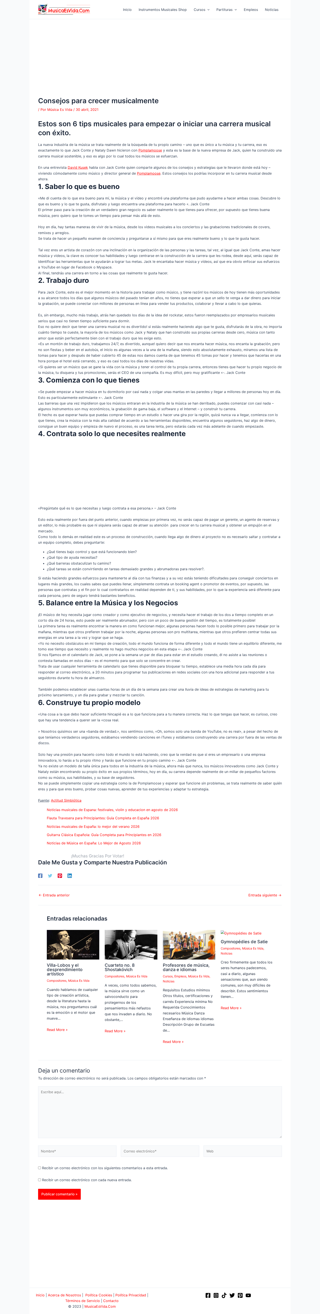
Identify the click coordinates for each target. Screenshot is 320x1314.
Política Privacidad (130, 1295)
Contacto (111, 1301)
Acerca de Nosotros (64, 1295)
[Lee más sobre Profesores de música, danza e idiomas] (189, 944)
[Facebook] (40, 875)
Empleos (180, 976)
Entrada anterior (54, 895)
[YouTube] (248, 1295)
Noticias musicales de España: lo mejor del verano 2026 (93, 826)
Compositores (56, 980)
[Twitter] (50, 875)
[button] (207, 9)
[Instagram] (216, 1295)
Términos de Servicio (82, 1301)
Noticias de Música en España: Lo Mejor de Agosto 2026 (94, 843)
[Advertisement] (160, 64)
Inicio (40, 1295)
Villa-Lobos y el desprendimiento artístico (65, 970)
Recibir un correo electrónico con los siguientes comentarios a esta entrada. (105, 1168)
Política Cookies (98, 1295)
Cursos (168, 976)
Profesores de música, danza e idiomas (186, 967)
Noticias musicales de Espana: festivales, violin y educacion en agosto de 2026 (112, 810)
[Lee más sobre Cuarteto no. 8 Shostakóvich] (131, 944)
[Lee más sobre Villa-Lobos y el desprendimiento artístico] (73, 944)
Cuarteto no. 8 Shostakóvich (120, 967)
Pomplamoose (150, 150)
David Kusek (78, 167)
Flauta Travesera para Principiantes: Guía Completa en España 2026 (103, 818)
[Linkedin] (69, 875)
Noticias (168, 981)
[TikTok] (224, 1295)
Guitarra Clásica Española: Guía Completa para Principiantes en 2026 (104, 835)
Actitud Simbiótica (66, 800)
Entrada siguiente (264, 895)
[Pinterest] (60, 875)
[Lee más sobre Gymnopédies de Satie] (241, 933)
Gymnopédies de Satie (244, 941)
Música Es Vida (78, 980)
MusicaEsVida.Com (100, 1306)
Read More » (57, 1029)
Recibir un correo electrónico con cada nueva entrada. (87, 1180)
